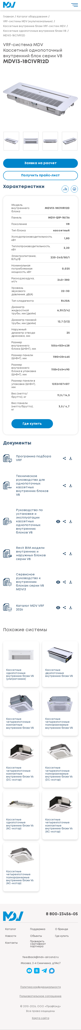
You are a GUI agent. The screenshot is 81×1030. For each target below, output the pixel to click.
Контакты (11, 943)
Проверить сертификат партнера (38, 944)
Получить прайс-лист (40, 175)
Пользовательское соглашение (40, 996)
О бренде (61, 929)
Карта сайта (40, 1018)
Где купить (32, 423)
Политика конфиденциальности (40, 987)
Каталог (10, 929)
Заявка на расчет (40, 163)
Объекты (36, 936)
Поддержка (37, 929)
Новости (10, 936)
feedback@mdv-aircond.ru (40, 957)
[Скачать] (71, 458)
